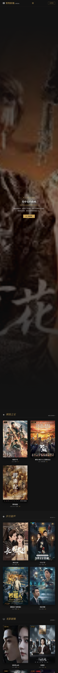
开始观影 (29, 216)
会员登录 (52, 3)
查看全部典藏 (51, 415)
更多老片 (52, 517)
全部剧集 (52, 620)
